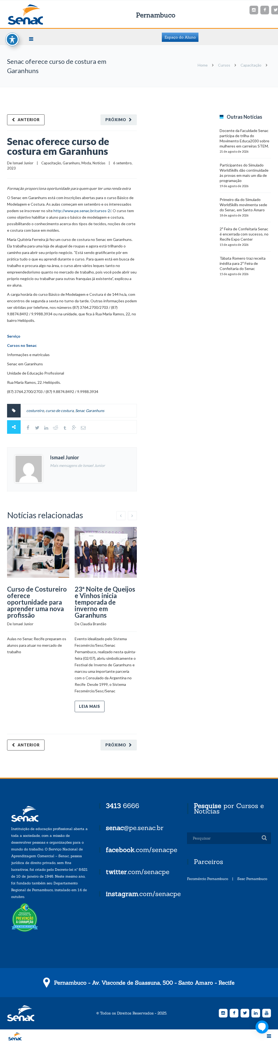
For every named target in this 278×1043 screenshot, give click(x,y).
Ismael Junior (22, 163)
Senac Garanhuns (89, 410)
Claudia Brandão (93, 624)
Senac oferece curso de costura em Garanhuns (58, 146)
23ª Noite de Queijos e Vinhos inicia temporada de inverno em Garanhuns (105, 602)
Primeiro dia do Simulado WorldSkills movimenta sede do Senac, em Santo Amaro (243, 204)
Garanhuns (71, 163)
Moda (86, 163)
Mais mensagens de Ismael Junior (77, 465)
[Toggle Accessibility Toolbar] (12, 39)
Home (203, 65)
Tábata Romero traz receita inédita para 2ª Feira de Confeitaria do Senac (243, 263)
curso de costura (60, 410)
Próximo (115, 119)
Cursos (224, 65)
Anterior (29, 119)
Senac (34, 14)
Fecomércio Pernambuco (207, 879)
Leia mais (89, 706)
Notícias (99, 163)
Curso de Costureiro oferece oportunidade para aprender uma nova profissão (37, 602)
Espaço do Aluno (180, 37)
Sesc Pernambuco (252, 879)
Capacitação (251, 65)
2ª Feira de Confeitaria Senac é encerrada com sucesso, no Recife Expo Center (244, 234)
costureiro (35, 410)
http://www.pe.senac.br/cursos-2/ (82, 210)
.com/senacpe (141, 850)
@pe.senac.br (134, 828)
